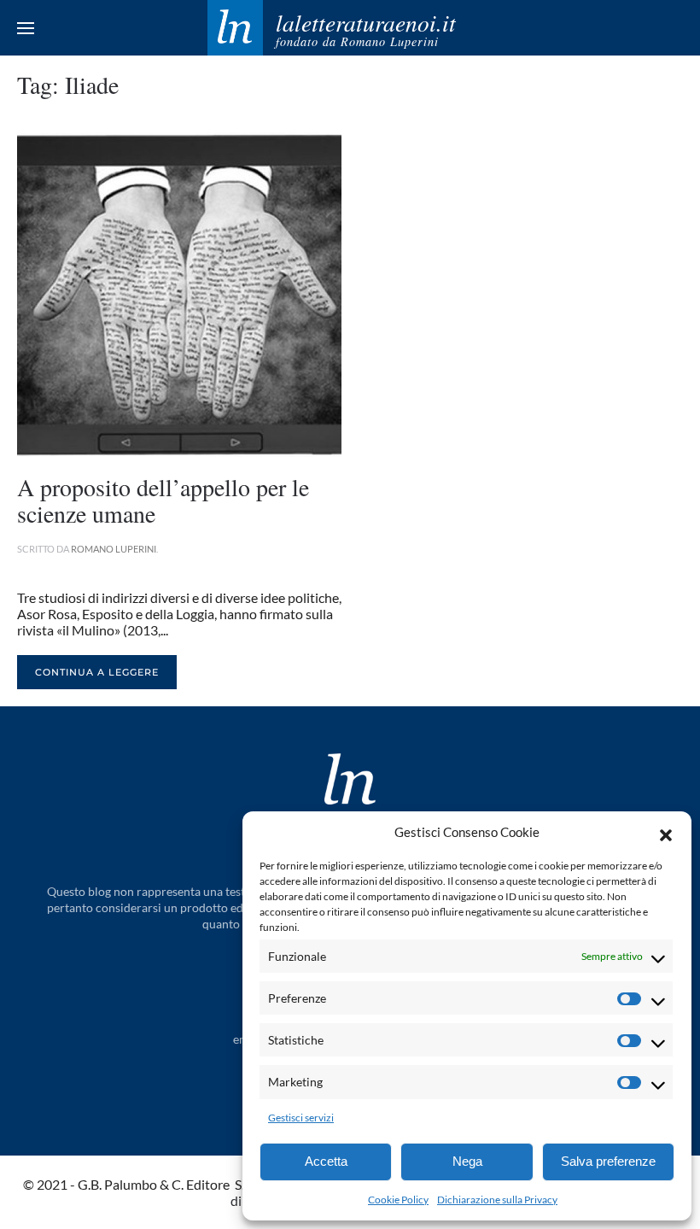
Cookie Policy (398, 1199)
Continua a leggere (97, 672)
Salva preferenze (608, 1161)
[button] (665, 832)
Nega (467, 1161)
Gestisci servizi (301, 1117)
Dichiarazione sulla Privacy (497, 1199)
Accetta (326, 1161)
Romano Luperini (113, 548)
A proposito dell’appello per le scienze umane (163, 500)
